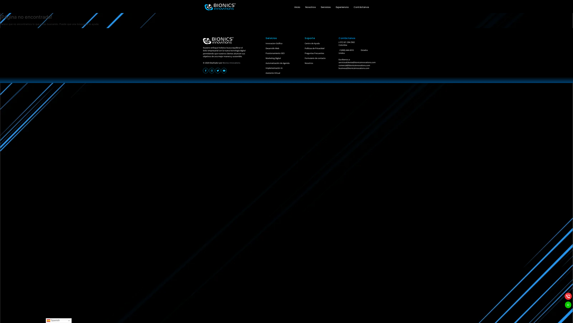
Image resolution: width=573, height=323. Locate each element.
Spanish (55, 320)
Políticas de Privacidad (314, 48)
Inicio (297, 7)
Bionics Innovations (231, 62)
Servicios (326, 7)
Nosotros (310, 7)
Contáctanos (361, 7)
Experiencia (342, 7)
